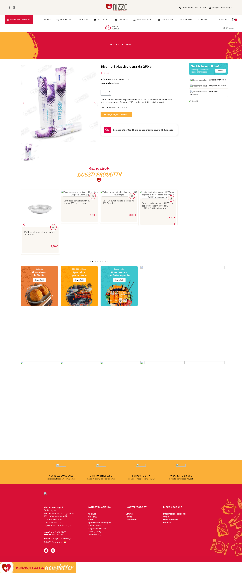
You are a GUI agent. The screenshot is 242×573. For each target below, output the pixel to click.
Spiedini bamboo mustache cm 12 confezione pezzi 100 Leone (157, 202)
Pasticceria (167, 19)
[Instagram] (53, 550)
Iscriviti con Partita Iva (20, 20)
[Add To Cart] (53, 196)
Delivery (115, 83)
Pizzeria (123, 19)
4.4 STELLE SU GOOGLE (61, 476)
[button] (23, 103)
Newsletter (186, 19)
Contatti (203, 19)
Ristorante (103, 19)
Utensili (81, 19)
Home (47, 19)
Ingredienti (62, 19)
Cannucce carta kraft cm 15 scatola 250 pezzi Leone (37, 202)
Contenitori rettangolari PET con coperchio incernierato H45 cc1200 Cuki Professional (118, 206)
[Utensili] (193, 101)
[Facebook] (46, 550)
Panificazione (144, 19)
